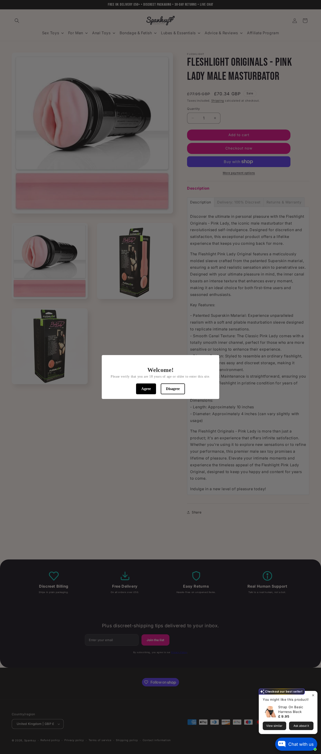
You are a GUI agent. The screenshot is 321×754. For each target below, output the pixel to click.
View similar (274, 725)
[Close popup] (313, 695)
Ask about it (301, 725)
